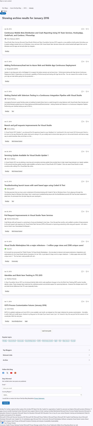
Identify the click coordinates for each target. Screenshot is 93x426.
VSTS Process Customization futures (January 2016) (25, 305)
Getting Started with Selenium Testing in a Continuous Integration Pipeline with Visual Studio (43, 95)
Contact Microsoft (24, 425)
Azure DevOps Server (30, 340)
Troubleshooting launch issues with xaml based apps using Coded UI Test (34, 185)
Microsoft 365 (30, 417)
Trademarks (53, 425)
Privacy (32, 425)
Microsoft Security (12, 417)
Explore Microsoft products (77, 409)
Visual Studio (76, 419)
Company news (10, 421)
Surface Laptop (11, 409)
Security (73, 340)
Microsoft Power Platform (41, 417)
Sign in (3, 13)
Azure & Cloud (12, 340)
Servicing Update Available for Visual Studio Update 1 (26, 155)
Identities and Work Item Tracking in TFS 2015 (23, 275)
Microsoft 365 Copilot (64, 417)
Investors (28, 421)
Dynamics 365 (21, 417)
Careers (82, 419)
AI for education (16, 415)
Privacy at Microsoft (20, 421)
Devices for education (12, 413)
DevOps (5, 340)
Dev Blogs (5, 8)
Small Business (74, 417)
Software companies (67, 419)
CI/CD (39, 340)
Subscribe (6, 403)
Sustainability (54, 421)
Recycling (66, 425)
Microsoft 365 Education (42, 413)
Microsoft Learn (10, 419)
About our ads (74, 425)
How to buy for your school (56, 413)
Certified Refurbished (54, 411)
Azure (80, 417)
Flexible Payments (79, 411)
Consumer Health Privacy (7, 425)
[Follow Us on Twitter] (7, 373)
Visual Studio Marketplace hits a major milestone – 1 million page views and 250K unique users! (44, 245)
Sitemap (16, 425)
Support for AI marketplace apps (24, 419)
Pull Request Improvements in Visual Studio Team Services (28, 215)
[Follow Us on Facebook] (3, 373)
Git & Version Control (47, 340)
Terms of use (46, 425)
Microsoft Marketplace (55, 419)
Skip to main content (6, 1)
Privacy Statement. (39, 398)
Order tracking (44, 411)
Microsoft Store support (28, 411)
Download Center (16, 411)
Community (20, 340)
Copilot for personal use (62, 409)
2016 (25, 8)
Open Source (66, 340)
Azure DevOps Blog (15, 8)
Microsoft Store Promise (67, 411)
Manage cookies (38, 425)
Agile (56, 340)
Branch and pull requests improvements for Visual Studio (28, 125)
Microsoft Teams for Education (26, 413)
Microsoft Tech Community (40, 419)
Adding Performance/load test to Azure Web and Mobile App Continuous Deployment (40, 65)
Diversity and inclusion (37, 421)
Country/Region (7, 391)
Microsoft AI (3, 417)
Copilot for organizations (49, 409)
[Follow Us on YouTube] (11, 373)
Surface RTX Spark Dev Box (34, 409)
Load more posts (46, 331)
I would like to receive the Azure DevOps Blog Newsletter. (23, 398)
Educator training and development (74, 413)
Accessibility (47, 421)
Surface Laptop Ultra (21, 409)
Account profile (7, 411)
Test (60, 340)
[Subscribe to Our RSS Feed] (15, 373)
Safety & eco (60, 425)
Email (4, 384)
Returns (37, 411)
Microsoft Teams (52, 417)
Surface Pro (3, 409)
